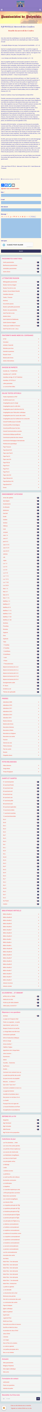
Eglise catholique (7, 1308)
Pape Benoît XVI (7, 450)
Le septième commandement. (11, 1230)
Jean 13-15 (21, 544)
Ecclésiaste (20, 507)
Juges (20, 560)
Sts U (20, 882)
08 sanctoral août (21, 804)
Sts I (21, 844)
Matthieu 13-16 (21, 613)
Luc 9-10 (21, 573)
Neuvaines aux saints (9, 736)
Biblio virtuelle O (7, 955)
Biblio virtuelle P (7, 958)
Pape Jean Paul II (8, 453)
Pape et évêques (7, 1305)
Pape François (7, 447)
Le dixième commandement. (11, 1224)
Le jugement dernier (8, 1091)
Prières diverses (7, 746)
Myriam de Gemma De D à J (20, 670)
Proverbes (20, 626)
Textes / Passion (21, 297)
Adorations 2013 (7, 714)
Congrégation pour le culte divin (11, 406)
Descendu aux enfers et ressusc (12, 1324)
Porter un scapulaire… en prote (11, 1022)
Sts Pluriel (21, 901)
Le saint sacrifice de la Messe (11, 1177)
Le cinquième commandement (11, 1236)
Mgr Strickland (20, 1123)
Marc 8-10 (21, 595)
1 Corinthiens (20, 651)
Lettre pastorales (7, 383)
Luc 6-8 (21, 569)
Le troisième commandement (11, 1243)
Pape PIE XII (6, 462)
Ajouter (21, 251)
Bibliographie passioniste (20, 282)
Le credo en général (8, 1346)
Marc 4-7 (21, 591)
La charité (5, 1100)
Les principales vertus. (9, 1161)
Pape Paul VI (6, 456)
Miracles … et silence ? (9, 1081)
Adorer (5, 1059)
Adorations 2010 (7, 705)
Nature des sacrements (9, 1196)
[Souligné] (6, 217)
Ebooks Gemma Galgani (20, 285)
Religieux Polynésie (8, 1365)
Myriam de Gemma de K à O (21, 673)
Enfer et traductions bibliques (11, 1038)
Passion (5, 739)
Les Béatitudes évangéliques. (11, 1155)
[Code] (27, 217)
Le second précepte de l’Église (11, 1214)
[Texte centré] (16, 217)
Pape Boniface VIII (8, 481)
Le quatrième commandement (11, 1239)
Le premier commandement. (11, 1249)
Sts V (21, 885)
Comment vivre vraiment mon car (12, 1072)
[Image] (22, 217)
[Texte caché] (20, 217)
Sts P (21, 866)
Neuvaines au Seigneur (9, 733)
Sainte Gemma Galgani (20, 322)
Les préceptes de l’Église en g (11, 1221)
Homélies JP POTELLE (9, 380)
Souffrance (6, 1066)
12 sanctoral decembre (21, 816)
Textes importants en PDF (10, 396)
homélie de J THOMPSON (10, 371)
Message (3, 214)
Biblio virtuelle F (7, 930)
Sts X (20, 891)
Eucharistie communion (9, 1180)
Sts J (21, 847)
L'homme (5, 1337)
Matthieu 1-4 (21, 601)
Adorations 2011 (7, 708)
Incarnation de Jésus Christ (10, 1330)
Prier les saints (7, 749)
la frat (4, 339)
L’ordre (5, 1167)
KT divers (20, 685)
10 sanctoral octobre (21, 810)
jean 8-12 (21, 541)
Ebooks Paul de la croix (20, 288)
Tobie (20, 642)
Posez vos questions (8, 1385)
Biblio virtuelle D (7, 923)
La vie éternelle (7, 1290)
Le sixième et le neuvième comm (12, 1233)
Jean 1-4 (21, 535)
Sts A (21, 819)
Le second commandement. (10, 1246)
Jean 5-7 (21, 538)
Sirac (20, 635)
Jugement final (7, 1318)
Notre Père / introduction (10, 1283)
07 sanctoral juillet (21, 800)
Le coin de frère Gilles (9, 386)
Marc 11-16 (21, 598)
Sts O (20, 863)
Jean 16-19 (21, 548)
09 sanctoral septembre (21, 807)
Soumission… (6, 1056)
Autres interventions (8, 361)
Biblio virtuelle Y (7, 976)
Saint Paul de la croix (20, 313)
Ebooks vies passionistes (20, 310)
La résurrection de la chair (10, 1293)
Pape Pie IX (6, 472)
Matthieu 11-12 (21, 610)
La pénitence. (6, 1174)
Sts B (21, 822)
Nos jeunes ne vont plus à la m (11, 1097)
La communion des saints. (10, 1302)
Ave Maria (5, 1258)
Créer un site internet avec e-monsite (21, 1405)
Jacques (20, 532)
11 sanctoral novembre (21, 813)
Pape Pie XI (6, 465)
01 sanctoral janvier (21, 782)
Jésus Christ (6, 1333)
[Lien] (18, 217)
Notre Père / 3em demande (10, 1274)
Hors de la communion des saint (12, 1299)
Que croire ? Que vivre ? (9, 1084)
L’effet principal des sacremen (11, 1192)
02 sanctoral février (21, 785)
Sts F (21, 835)
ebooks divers (20, 316)
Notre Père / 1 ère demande (10, 1280)
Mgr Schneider (20, 1126)
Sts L (21, 854)
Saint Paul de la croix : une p (10, 329)
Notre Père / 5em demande (10, 1268)
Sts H (21, 841)
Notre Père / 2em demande (10, 1277)
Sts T (21, 879)
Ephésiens (20, 510)
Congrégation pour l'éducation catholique (14, 412)
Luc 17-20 (21, 582)
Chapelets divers (7, 755)
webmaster (6, 1382)
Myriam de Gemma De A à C (21, 667)
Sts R (21, 872)
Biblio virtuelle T (7, 970)
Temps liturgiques (8, 771)
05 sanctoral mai (21, 794)
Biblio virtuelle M (7, 948)
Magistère (20, 1120)
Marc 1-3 (21, 588)
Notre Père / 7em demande (10, 1261)
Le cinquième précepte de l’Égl (11, 1205)
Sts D (21, 829)
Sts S (21, 876)
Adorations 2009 (7, 702)
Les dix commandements (10, 1252)
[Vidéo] (25, 217)
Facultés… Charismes (9, 1063)
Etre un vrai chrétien (8, 1352)
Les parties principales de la (10, 1349)
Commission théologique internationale (14, 440)
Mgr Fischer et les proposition (11, 1132)
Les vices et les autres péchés (11, 1146)
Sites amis (6, 1372)
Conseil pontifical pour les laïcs (11, 428)
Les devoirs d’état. (8, 1202)
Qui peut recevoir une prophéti (11, 1078)
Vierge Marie (6, 768)
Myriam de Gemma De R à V (21, 679)
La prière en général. (8, 1286)
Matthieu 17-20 (21, 617)
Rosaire (5, 752)
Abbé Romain (20, 1129)
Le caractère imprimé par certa (11, 1189)
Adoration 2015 (7, 717)
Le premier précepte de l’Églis (11, 1217)
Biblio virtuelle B (7, 917)
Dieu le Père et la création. (10, 1343)
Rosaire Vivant (7, 354)
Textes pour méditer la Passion (20, 325)
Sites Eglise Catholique (9, 1369)
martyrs (21, 904)
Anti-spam (4, 240)
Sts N (21, 860)
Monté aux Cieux (7, 1321)
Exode (20, 516)
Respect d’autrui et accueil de (11, 1028)
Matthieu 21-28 (21, 620)
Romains (20, 629)
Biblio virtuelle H (7, 936)
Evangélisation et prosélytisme (11, 1110)
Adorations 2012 (7, 711)
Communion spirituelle (9, 1034)
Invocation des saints (9, 1255)
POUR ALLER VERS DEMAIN (20, 1002)
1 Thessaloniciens (20, 663)
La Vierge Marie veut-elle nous (11, 1031)
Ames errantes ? (7, 1044)
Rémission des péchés (9, 1296)
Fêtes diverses (7, 765)
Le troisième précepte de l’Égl (11, 1211)
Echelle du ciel (21, 689)
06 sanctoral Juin (21, 797)
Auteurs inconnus (8, 983)
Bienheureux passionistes (20, 265)
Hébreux (20, 526)
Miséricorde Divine (8, 357)
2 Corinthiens (20, 654)
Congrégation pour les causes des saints (14, 415)
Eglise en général (7, 1311)
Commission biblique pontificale (12, 434)
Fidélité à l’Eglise (7, 1047)
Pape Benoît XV (7, 484)
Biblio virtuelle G (7, 933)
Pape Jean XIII (7, 459)
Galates (20, 519)
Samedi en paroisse (8, 351)
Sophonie (20, 638)
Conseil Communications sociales (12, 431)
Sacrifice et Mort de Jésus (10, 1327)
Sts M (21, 857)
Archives (21, 1016)
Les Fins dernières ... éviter (10, 1142)
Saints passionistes (20, 262)
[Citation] (14, 217)
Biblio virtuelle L (7, 945)
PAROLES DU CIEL (20, 999)
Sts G (21, 838)
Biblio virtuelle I (7, 939)
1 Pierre (20, 660)
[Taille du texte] (8, 217)
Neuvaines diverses (8, 727)
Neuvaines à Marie (8, 730)
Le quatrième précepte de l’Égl (11, 1208)
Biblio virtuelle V (7, 973)
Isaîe (20, 529)
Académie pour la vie (8, 400)
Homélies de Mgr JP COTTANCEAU (12, 377)
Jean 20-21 (20, 551)
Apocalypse (20, 501)
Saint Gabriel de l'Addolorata (20, 319)
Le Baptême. (6, 1186)
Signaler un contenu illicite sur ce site (21, 1408)
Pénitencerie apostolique (10, 443)
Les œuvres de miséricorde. (10, 1152)
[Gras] (2, 217)
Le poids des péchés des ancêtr (12, 1075)
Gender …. (5, 1069)
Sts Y (20, 894)
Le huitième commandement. (11, 1227)
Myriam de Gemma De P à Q (21, 676)
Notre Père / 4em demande (10, 1271)
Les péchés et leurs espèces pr (11, 1149)
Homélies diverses (20, 294)
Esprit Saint (6, 1315)
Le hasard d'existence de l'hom (11, 1106)
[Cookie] (4, 1408)
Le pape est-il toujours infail (10, 1019)
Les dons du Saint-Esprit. (10, 1158)
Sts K (20, 850)
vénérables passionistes (21, 268)
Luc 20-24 (21, 585)
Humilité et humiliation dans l (11, 1094)
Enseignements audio (20, 682)
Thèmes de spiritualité (20, 692)
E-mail (2, 199)
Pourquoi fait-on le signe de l (11, 1103)
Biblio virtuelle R (7, 964)
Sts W (20, 888)
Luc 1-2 (21, 563)
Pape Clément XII (8, 478)
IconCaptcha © (30, 246)
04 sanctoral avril (21, 791)
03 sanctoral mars (21, 788)
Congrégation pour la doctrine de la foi (13, 409)
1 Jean (20, 657)
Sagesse (20, 632)
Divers (5, 487)
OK (38, 1398)
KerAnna (20, 300)
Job (20, 557)
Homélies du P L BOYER (9, 374)
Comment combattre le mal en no (12, 1088)
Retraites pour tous (8, 348)
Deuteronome (20, 504)
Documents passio (20, 303)
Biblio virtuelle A (7, 914)
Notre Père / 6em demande (10, 1265)
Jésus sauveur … (7, 1053)
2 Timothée (20, 648)
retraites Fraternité (8, 345)
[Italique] (4, 217)
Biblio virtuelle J (7, 942)
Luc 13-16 (21, 579)
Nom (2, 192)
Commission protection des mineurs (13, 437)
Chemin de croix (7, 743)
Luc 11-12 (21, 576)
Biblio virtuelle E (7, 926)
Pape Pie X (6, 469)
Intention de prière (8, 1388)
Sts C (21, 825)
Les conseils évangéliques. (10, 1199)
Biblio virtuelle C (7, 920)
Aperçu (33, 216)
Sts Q (20, 869)
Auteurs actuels (7, 986)
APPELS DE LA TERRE (21, 996)
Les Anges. (6, 1340)
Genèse (20, 523)
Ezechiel (20, 513)
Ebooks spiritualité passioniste (20, 307)
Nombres (20, 623)
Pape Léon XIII (7, 475)
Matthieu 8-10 (21, 607)
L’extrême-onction (8, 1171)
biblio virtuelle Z (7, 980)
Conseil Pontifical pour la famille (12, 421)
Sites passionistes (8, 1362)
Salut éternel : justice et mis (10, 1025)
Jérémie (20, 554)
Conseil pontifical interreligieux (11, 425)
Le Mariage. (6, 1164)
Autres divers (20, 271)
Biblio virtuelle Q (7, 961)
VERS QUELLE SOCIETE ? (21, 1005)
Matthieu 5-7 (21, 604)
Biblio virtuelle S (7, 967)
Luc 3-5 (21, 566)
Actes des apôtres (21, 497)
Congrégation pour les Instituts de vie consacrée (16, 418)
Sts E (21, 832)
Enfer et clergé (7, 1041)
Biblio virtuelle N (7, 951)
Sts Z (20, 897)
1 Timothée (20, 645)
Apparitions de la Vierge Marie (11, 1050)
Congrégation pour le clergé (10, 403)
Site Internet (4, 207)
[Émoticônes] (29, 217)
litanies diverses (7, 721)
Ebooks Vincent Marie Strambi (20, 291)
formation (5, 342)
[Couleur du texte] (11, 217)
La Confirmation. (7, 1183)
